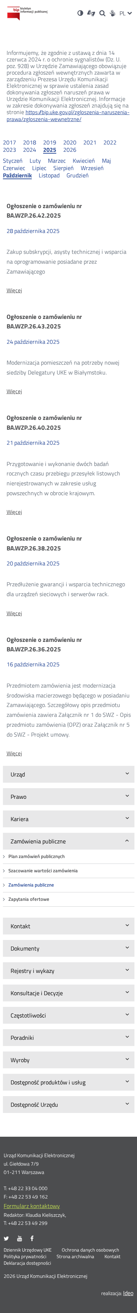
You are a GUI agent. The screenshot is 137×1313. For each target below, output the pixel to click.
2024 (29, 149)
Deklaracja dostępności (27, 1263)
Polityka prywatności (25, 1256)
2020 (69, 142)
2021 (89, 142)
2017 (9, 142)
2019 (49, 142)
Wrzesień (92, 168)
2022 (110, 142)
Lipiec (39, 168)
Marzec (57, 160)
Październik (17, 175)
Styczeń (13, 160)
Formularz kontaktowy (32, 1205)
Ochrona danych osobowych (90, 1250)
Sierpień (63, 168)
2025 (49, 150)
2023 (9, 149)
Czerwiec (14, 168)
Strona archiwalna (75, 1256)
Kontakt (112, 1256)
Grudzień (77, 175)
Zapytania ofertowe (28, 899)
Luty (35, 160)
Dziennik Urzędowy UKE (28, 1250)
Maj (106, 160)
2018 (29, 142)
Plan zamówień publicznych (36, 856)
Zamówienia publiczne (31, 884)
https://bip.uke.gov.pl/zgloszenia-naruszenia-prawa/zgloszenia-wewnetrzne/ (68, 115)
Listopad (49, 175)
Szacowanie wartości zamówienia (43, 870)
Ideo (128, 1292)
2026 (69, 149)
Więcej (14, 290)
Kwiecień (84, 160)
